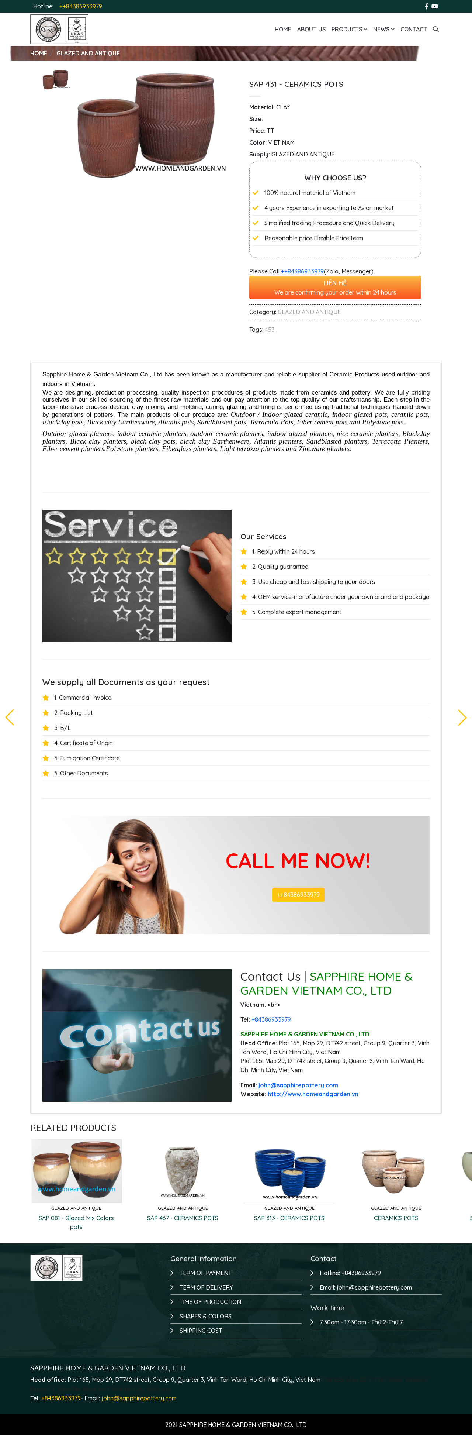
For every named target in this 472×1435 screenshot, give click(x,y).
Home (283, 29)
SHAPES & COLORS (206, 1316)
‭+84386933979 (271, 1019)
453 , (271, 329)
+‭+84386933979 (302, 271)
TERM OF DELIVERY (206, 1287)
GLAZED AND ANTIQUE (88, 53)
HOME (38, 53)
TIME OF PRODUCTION (210, 1301)
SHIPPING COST (201, 1330)
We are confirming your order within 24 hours (335, 287)
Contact (413, 29)
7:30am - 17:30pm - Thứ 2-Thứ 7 (361, 1322)
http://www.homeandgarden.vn (313, 1094)
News (382, 29)
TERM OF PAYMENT (206, 1273)
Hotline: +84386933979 (350, 1273)
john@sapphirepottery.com (139, 1398)
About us (311, 29)
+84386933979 (61, 1398)
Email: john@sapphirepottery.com (366, 1287)
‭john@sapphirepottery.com (298, 1085)
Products (348, 29)
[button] (462, 717)
